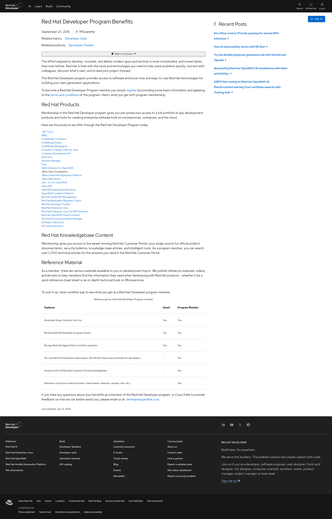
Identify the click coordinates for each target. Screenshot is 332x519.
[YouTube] (232, 426)
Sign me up (229, 481)
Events (117, 470)
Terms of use (45, 512)
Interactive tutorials (69, 458)
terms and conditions (64, 95)
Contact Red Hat (76, 501)
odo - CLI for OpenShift (54, 182)
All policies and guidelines (67, 512)
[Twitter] (240, 426)
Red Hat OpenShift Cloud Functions (61, 215)
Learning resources (124, 446)
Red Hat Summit (155, 501)
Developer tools (76, 38)
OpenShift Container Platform (58, 193)
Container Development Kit (56, 153)
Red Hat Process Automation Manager (62, 218)
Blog (115, 464)
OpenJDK (47, 186)
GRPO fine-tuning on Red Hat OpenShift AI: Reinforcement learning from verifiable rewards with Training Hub (247, 87)
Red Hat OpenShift (16, 458)
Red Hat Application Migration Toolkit (61, 200)
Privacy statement (26, 512)
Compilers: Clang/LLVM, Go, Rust (60, 149)
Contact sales (174, 452)
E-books (117, 452)
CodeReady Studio (52, 142)
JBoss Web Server (51, 178)
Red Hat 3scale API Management (59, 196)
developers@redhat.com (142, 399)
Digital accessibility (93, 512)
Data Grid (47, 157)
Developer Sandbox (70, 446)
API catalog (65, 464)
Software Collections (53, 222)
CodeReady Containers (54, 138)
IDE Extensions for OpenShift (57, 167)
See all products (14, 470)
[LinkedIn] (223, 426)
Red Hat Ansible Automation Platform (26, 464)
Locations (60, 501)
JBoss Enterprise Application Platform (62, 175)
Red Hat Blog (95, 501)
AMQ (44, 135)
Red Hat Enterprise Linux (55, 207)
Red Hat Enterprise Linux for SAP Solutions (65, 211)
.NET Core (47, 131)
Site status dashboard (179, 470)
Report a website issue (179, 464)
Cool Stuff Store (135, 501)
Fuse (44, 164)
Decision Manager (51, 160)
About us (172, 446)
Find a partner (175, 458)
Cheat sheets (120, 458)
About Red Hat (25, 501)
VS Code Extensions (52, 225)
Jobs (38, 501)
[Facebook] (248, 426)
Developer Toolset (81, 45)
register (131, 90)
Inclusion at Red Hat (114, 501)
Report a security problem (181, 476)
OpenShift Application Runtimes (59, 189)
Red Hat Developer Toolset (56, 204)
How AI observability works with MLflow (239, 46)
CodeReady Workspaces (54, 146)
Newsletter (119, 476)
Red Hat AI (11, 446)
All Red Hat (311, 8)
